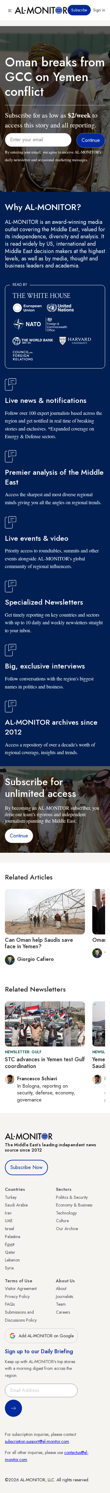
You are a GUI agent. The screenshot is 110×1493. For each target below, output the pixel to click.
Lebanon (12, 1260)
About (61, 1288)
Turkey (10, 1197)
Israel (9, 1229)
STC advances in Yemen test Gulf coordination (45, 1062)
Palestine (12, 1237)
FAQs (10, 1304)
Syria (9, 1268)
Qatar (10, 1252)
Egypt (9, 1244)
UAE (9, 1221)
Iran (8, 1213)
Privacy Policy (17, 1296)
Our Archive (67, 1229)
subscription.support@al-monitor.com (37, 1441)
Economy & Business (74, 1205)
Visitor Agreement (21, 1288)
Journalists (64, 1296)
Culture (62, 1221)
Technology (66, 1213)
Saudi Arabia (16, 1205)
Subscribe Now (26, 1167)
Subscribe (79, 10)
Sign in (99, 10)
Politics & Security (72, 1197)
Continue (19, 835)
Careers (63, 1312)
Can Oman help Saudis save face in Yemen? (39, 943)
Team (61, 1304)
